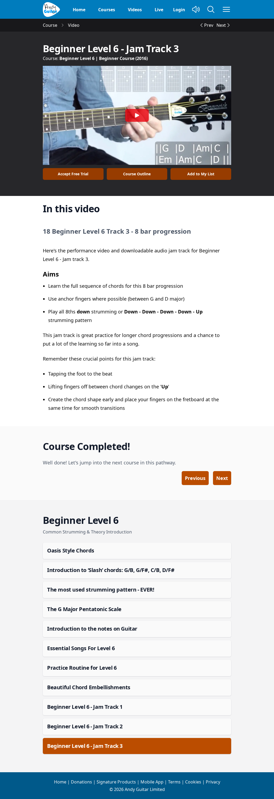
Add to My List (200, 173)
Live (159, 10)
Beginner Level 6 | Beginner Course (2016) (103, 58)
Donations (81, 782)
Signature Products (116, 782)
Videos (135, 10)
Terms (174, 782)
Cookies (193, 782)
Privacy (213, 782)
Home (79, 10)
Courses (106, 10)
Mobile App (151, 782)
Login (179, 10)
